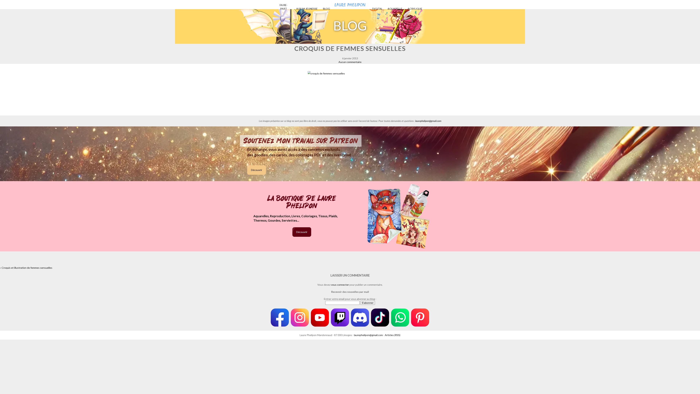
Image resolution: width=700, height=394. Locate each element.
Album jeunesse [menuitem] (307, 8)
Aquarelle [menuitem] (395, 8)
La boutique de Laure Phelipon (301, 202)
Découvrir (256, 169)
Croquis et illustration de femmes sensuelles (27, 267)
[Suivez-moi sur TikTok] (380, 317)
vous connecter (340, 284)
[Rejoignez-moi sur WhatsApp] (400, 317)
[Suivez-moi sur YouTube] (320, 317)
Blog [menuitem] (326, 8)
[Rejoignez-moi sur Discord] (360, 317)
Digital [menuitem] (377, 8)
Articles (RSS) (392, 335)
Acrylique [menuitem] (415, 8)
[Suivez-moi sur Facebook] (280, 317)
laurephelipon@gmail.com (428, 120)
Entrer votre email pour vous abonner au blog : (350, 298)
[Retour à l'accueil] (350, 3)
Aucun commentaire (350, 61)
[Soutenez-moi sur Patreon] (420, 317)
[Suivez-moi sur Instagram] (300, 317)
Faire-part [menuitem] (283, 6)
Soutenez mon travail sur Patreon (301, 141)
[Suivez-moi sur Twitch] (340, 317)
